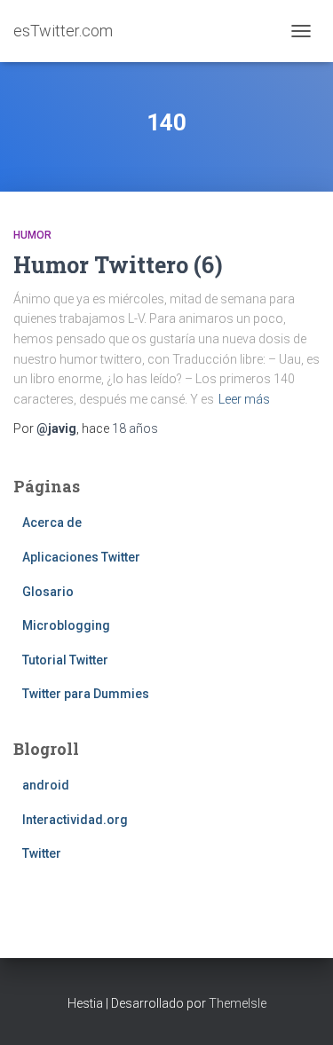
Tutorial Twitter (65, 660)
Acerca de (52, 522)
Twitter (41, 853)
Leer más (244, 399)
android (45, 785)
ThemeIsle (237, 1003)
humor (32, 235)
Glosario (48, 592)
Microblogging (66, 625)
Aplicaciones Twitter (81, 557)
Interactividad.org (75, 820)
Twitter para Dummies (85, 694)
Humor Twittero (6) (118, 264)
